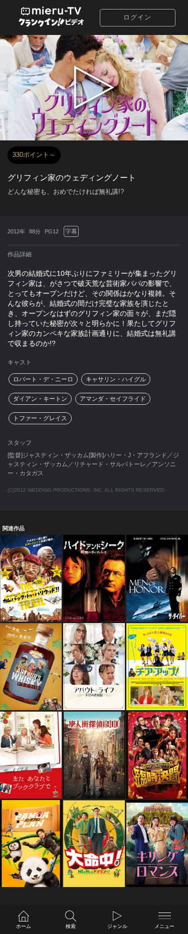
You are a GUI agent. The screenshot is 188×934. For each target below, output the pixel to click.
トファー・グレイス (40, 418)
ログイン (137, 17)
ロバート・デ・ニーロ (43, 379)
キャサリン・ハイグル (116, 379)
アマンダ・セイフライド (113, 398)
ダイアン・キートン (40, 398)
